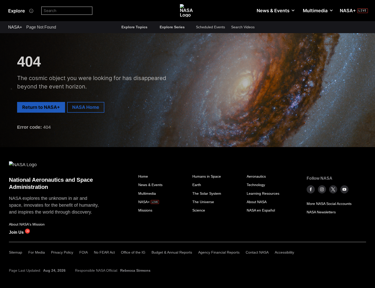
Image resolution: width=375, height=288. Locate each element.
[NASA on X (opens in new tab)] (333, 189)
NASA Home (85, 107)
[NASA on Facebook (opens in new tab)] (311, 189)
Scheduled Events (210, 27)
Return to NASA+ (41, 107)
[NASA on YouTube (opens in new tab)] (344, 189)
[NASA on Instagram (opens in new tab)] (322, 189)
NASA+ (15, 27)
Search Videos (243, 27)
